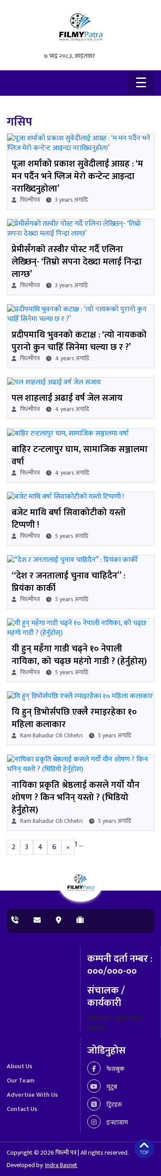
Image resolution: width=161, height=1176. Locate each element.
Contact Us (22, 1109)
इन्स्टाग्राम (116, 1122)
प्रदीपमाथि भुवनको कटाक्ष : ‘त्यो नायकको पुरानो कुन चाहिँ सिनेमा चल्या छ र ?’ (79, 341)
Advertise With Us (32, 1095)
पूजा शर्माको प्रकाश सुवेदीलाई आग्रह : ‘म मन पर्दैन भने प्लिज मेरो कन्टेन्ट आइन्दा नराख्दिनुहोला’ (77, 176)
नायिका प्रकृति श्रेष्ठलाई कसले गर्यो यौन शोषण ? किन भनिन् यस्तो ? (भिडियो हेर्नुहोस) (76, 797)
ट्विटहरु (113, 1104)
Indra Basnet (61, 1165)
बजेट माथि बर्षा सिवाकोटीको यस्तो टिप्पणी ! (69, 519)
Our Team (20, 1080)
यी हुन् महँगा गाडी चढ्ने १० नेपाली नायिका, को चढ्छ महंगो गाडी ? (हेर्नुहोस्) (79, 655)
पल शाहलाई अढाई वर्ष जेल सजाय (67, 398)
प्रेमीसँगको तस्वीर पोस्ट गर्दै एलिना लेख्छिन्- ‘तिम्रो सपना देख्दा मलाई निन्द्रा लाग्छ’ (77, 262)
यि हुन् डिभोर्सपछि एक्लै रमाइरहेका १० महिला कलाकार (74, 718)
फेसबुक (114, 1069)
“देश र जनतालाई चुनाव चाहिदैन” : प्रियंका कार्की (68, 582)
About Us (19, 1066)
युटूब (111, 1087)
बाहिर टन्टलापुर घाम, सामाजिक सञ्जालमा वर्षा (80, 455)
